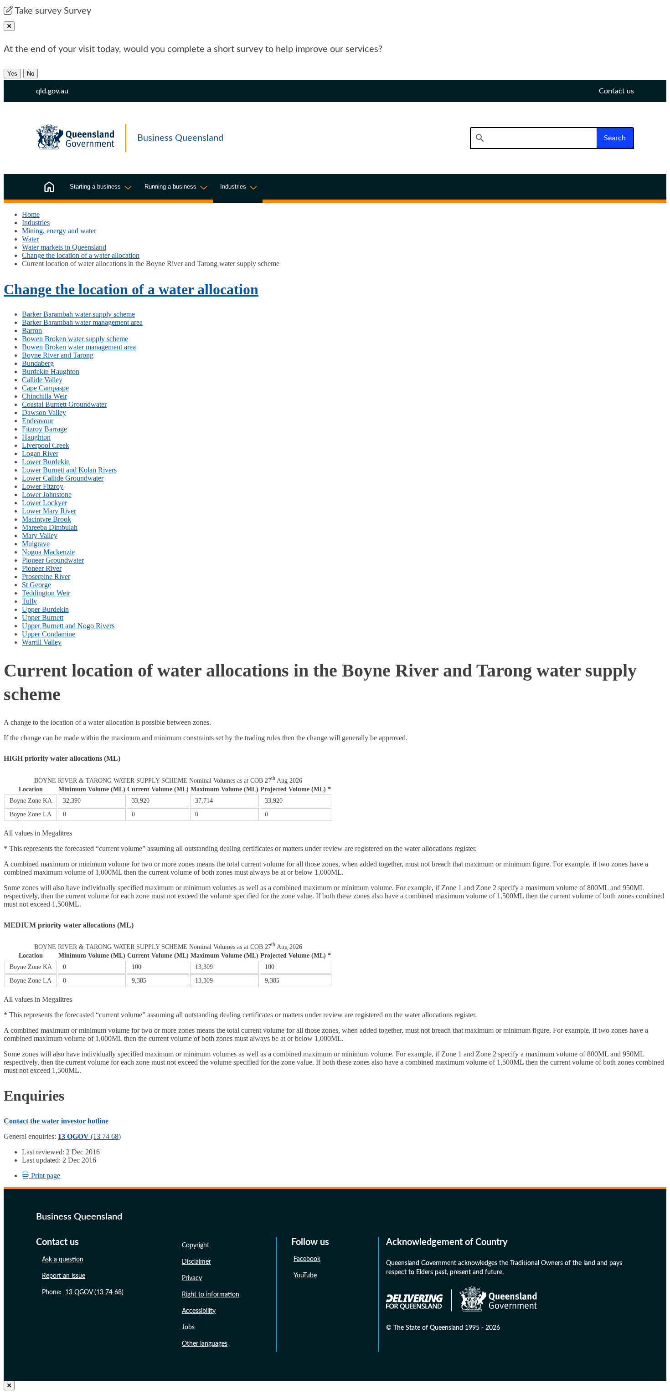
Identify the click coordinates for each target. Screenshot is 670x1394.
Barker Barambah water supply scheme (78, 314)
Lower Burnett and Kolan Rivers (69, 470)
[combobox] (533, 138)
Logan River (40, 453)
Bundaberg (38, 363)
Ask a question (62, 1259)
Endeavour (37, 421)
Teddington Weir (46, 593)
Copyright (195, 1245)
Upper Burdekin (45, 609)
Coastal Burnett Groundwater (64, 404)
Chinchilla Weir (44, 396)
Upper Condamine (48, 634)
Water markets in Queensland (64, 247)
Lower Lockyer (44, 503)
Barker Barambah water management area (82, 322)
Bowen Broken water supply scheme (75, 339)
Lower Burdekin (46, 462)
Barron (32, 330)
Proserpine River (46, 576)
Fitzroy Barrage (44, 429)
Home (31, 214)
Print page (44, 1175)
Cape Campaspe (45, 388)
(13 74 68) (105, 1136)
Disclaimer (196, 1262)
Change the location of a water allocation (80, 255)
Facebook (307, 1259)
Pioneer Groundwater (53, 560)
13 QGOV (73, 1136)
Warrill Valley (42, 642)
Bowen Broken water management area (79, 347)
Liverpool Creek (45, 445)
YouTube (305, 1275)
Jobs (188, 1327)
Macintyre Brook (46, 519)
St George (36, 585)
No (30, 73)
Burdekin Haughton (50, 371)
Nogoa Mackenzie (48, 552)
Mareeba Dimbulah (49, 527)
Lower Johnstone (47, 494)
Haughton (36, 437)
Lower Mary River (49, 511)
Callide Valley (42, 380)
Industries (36, 222)
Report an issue (63, 1276)
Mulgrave (36, 544)
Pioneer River (42, 568)
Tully (29, 601)
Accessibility (199, 1311)
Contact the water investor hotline (56, 1121)
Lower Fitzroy (42, 486)
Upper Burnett (42, 617)
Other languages (204, 1344)
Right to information (210, 1295)
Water (30, 239)
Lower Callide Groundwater (62, 478)
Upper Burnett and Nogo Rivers (68, 626)
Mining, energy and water (59, 231)
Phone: (83, 1292)
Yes (12, 73)
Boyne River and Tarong (57, 355)
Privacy (192, 1278)
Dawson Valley (44, 412)
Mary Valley (39, 535)
